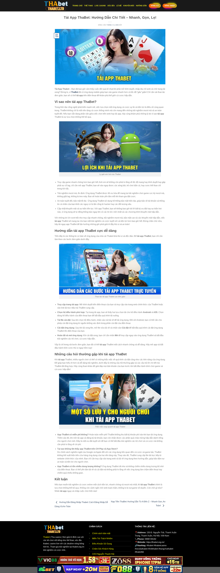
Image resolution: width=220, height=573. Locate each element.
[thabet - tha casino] (56, 6)
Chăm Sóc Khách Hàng (103, 549)
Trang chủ (77, 6)
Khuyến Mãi (128, 6)
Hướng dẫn (141, 6)
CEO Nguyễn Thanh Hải (103, 554)
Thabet (46, 537)
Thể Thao (88, 6)
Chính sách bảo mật (101, 533)
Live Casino (100, 6)
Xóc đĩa (111, 6)
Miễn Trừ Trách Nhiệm (102, 538)
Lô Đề (119, 6)
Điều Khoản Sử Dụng (102, 544)
